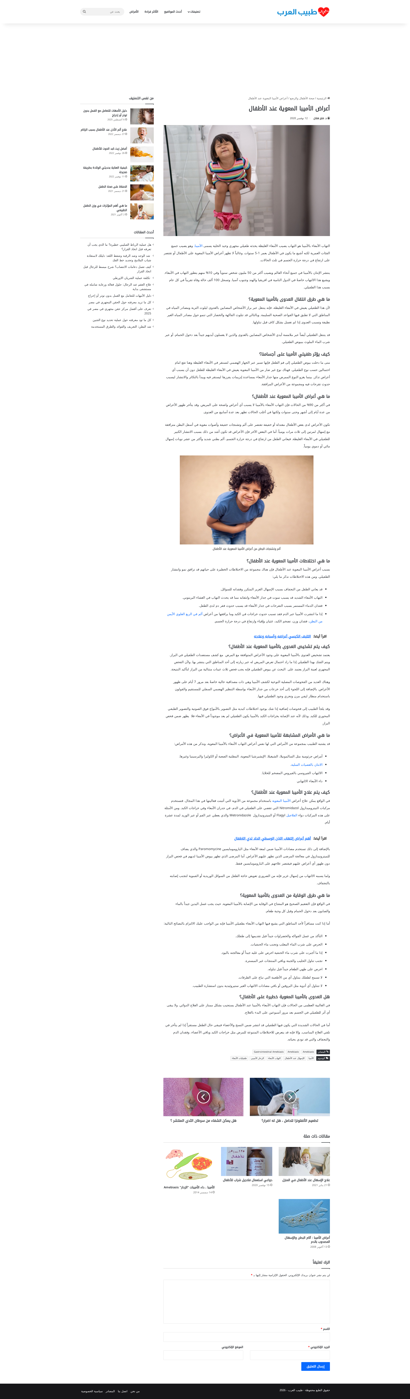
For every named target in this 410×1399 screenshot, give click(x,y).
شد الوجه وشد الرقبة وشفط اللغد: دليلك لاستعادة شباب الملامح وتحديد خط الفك (119, 258)
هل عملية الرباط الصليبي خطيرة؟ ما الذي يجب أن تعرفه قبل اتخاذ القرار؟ (119, 247)
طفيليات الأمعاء (239, 1058)
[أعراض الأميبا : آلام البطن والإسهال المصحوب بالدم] (304, 1216)
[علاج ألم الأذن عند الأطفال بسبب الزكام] (142, 135)
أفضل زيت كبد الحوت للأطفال (109, 148)
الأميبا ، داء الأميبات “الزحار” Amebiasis (189, 1187)
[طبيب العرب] (303, 11)
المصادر (110, 1391)
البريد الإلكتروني (319, 1347)
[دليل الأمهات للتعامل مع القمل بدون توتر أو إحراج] (142, 116)
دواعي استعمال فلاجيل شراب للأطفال (247, 1180)
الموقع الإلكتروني (232, 1347)
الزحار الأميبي (257, 1058)
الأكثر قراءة (151, 11)
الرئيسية (322, 98)
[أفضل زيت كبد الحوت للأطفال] (142, 154)
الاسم (325, 1329)
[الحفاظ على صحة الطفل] (142, 192)
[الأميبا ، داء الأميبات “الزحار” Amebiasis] (189, 1165)
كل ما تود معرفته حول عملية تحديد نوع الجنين (122, 320)
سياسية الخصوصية (92, 1391)
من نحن (135, 1391)
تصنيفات (195, 11)
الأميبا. (198, 246)
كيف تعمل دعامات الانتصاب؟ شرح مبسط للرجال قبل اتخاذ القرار (117, 269)
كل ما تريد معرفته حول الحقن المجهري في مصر (120, 302)
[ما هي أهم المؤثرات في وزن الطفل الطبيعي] (142, 211)
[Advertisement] (205, 60)
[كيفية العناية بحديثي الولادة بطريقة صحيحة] (142, 173)
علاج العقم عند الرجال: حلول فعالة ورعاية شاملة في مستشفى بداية (117, 287)
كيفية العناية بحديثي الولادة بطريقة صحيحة (105, 170)
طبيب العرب (295, 1390)
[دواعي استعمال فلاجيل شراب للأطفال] (246, 1161)
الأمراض (134, 11)
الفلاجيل (291, 815)
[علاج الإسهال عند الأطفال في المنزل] (304, 1161)
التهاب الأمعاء (274, 1058)
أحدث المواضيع (173, 11)
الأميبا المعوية (281, 801)
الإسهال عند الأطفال (295, 1058)
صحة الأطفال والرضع (302, 98)
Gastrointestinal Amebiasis (269, 1052)
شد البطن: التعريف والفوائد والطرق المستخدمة (121, 326)
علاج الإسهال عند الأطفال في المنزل (306, 1180)
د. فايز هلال (320, 118)
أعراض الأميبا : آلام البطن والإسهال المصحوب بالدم (307, 1240)
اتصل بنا (122, 1391)
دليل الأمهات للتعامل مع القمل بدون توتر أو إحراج (105, 113)
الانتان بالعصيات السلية (306, 765)
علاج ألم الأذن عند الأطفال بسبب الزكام (104, 129)
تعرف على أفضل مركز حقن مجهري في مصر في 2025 (119, 311)
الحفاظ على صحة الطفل (112, 186)
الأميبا (311, 1058)
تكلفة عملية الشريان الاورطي (132, 278)
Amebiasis (308, 1052)
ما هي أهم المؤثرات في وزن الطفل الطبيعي (105, 208)
